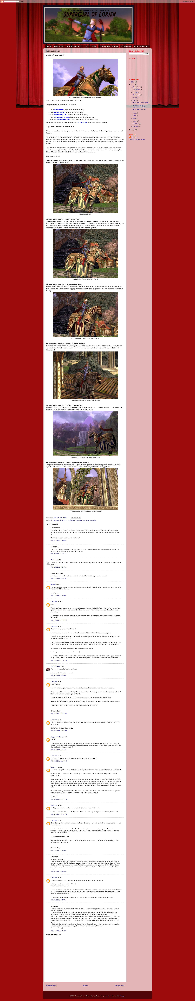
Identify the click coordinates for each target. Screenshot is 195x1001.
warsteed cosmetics (89, 520)
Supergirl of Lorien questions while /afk (139, 106)
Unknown (54, 601)
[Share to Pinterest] (80, 518)
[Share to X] (76, 518)
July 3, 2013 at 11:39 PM (59, 761)
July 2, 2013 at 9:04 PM (58, 578)
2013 (133, 84)
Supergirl (73, 520)
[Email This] (72, 518)
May (134, 115)
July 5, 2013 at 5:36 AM (58, 871)
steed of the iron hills (62, 520)
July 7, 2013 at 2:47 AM (58, 930)
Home (49, 46)
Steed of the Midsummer (140, 102)
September (136, 95)
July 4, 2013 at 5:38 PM (58, 850)
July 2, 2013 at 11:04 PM (59, 660)
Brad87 (53, 584)
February (136, 123)
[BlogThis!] (74, 518)
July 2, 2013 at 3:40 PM (58, 540)
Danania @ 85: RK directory (108, 46)
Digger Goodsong (57, 737)
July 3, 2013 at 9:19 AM (58, 675)
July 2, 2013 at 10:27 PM (59, 620)
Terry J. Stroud (56, 666)
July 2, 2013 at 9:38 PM (58, 595)
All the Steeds (58, 46)
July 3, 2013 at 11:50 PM (59, 799)
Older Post (119, 986)
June (134, 113)
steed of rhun (59, 109)
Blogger (122, 996)
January (135, 126)
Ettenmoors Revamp (141, 46)
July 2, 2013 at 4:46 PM (58, 567)
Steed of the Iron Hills (139, 109)
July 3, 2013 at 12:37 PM (59, 713)
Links (86, 46)
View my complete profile (137, 139)
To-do (94, 46)
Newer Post (51, 986)
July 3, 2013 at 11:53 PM (59, 814)
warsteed (79, 520)
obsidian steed (59, 112)
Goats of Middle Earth (74, 46)
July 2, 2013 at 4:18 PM (58, 554)
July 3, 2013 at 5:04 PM (58, 749)
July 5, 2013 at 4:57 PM (58, 900)
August (135, 97)
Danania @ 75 (126, 46)
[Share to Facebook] (78, 518)
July (134, 100)
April (134, 118)
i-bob (109, 996)
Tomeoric (54, 560)
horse (53, 520)
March (135, 121)
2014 (133, 82)
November (136, 89)
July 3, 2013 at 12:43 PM (59, 730)
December (136, 87)
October (135, 92)
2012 (133, 129)
